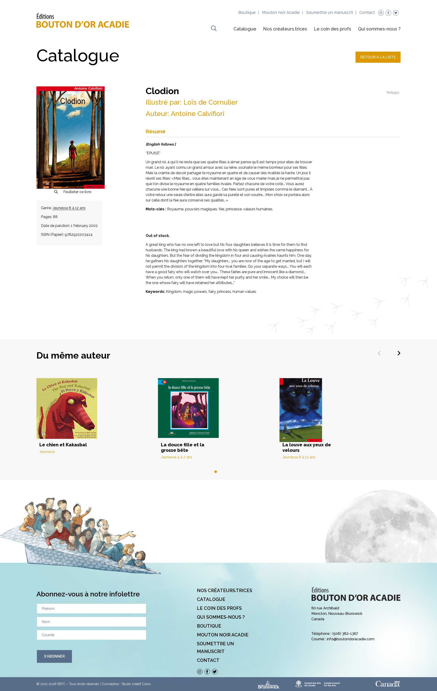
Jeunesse (47, 452)
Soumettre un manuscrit (329, 12)
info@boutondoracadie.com (350, 639)
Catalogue (245, 29)
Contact (367, 12)
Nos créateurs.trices (285, 29)
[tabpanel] (97, 416)
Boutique (247, 12)
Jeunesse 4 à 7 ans (176, 457)
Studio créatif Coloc (136, 684)
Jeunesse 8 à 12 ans (69, 208)
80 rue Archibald (325, 608)
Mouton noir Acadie (281, 12)
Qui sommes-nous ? (379, 29)
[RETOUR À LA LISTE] (378, 61)
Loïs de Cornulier (210, 102)
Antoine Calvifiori (197, 114)
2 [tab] (221, 472)
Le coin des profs (332, 29)
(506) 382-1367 (345, 633)
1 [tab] (216, 472)
